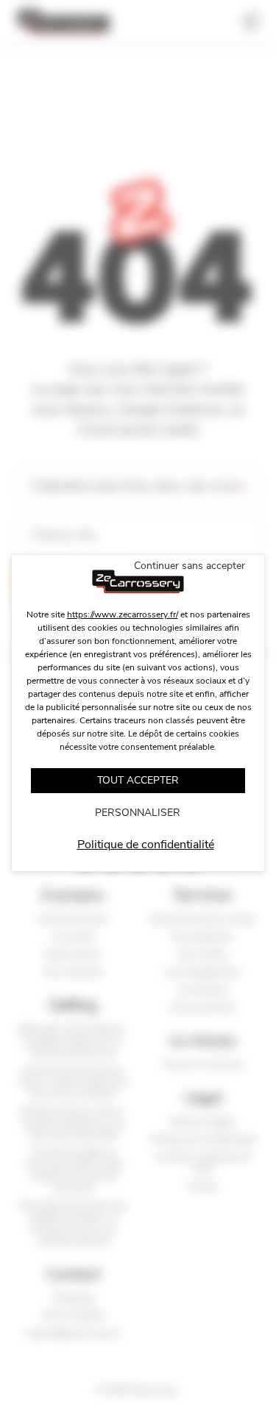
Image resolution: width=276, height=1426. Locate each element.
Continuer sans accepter (189, 566)
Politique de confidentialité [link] (145, 844)
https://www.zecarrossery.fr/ (122, 614)
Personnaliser (137, 813)
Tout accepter (138, 780)
